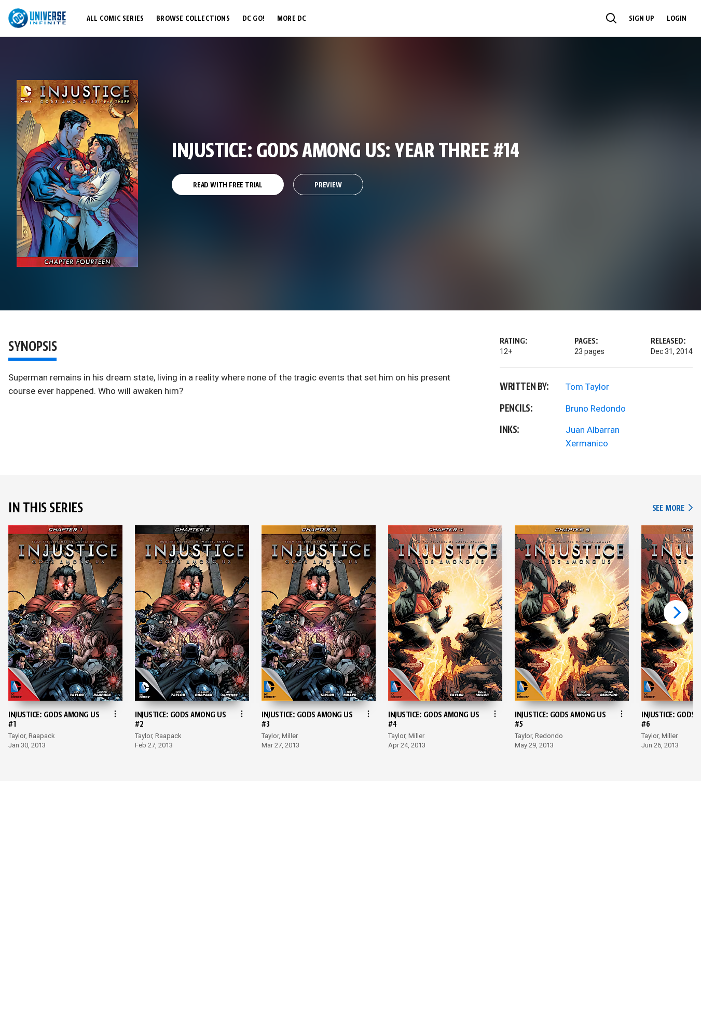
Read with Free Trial (228, 185)
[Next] (676, 612)
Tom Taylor (587, 386)
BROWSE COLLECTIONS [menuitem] (193, 18)
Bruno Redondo (596, 408)
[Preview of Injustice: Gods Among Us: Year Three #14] (78, 173)
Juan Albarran (593, 430)
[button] (611, 18)
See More (672, 508)
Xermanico (587, 443)
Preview (328, 185)
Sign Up (641, 18)
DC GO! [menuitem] (253, 18)
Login (676, 18)
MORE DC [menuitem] (291, 18)
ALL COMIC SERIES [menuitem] (115, 18)
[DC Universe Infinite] (37, 18)
